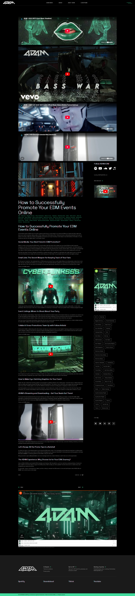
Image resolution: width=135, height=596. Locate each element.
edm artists (73, 216)
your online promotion (32, 456)
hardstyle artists (59, 219)
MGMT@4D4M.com (102, 175)
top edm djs (78, 220)
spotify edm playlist (55, 220)
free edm (21, 219)
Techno (97, 404)
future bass (98, 370)
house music (98, 381)
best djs (24, 216)
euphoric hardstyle (70, 217)
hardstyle (52, 219)
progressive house (99, 385)
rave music (21, 220)
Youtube (97, 581)
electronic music (99, 359)
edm (68, 216)
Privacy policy (46, 571)
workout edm (27, 222)
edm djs (79, 216)
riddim (27, 220)
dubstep (55, 216)
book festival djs (40, 216)
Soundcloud (48, 581)
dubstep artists (61, 216)
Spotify (21, 581)
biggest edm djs (31, 216)
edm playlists (28, 217)
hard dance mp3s (37, 219)
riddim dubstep (33, 220)
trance (20, 222)
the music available (22, 453)
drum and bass (99, 328)
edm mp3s (21, 217)
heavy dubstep (68, 219)
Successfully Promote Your (49, 226)
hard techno (45, 219)
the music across (30, 441)
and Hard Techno (62, 398)
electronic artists (48, 217)
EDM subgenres (99, 347)
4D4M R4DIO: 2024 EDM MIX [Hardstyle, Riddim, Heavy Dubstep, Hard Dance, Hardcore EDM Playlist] (113, 311)
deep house (108, 324)
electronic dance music (59, 217)
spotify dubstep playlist (44, 220)
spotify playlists (64, 220)
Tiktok (71, 581)
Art (19, 216)
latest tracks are (40, 400)
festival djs (79, 217)
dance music (48, 216)
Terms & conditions (48, 569)
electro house (109, 347)
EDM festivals (98, 340)
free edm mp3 (28, 219)
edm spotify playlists (38, 217)
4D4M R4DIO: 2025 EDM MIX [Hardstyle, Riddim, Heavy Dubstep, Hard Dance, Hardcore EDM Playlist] (37, 547)
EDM (23, 8)
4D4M (19, 470)
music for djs (76, 219)
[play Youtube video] (67, 74)
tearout (71, 220)
